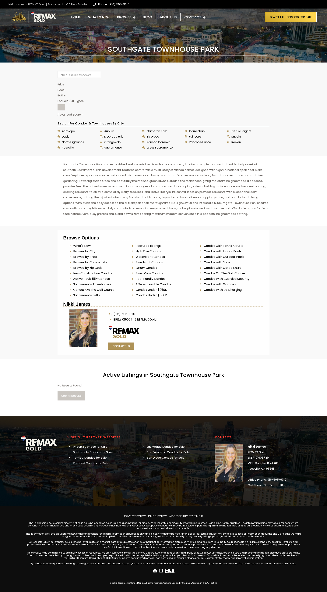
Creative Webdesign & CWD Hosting (199, 583)
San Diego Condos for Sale (166, 458)
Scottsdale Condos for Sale (92, 452)
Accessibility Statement (186, 516)
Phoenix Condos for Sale (90, 447)
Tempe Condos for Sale (90, 458)
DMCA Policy (157, 516)
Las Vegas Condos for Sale (166, 447)
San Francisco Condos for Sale (168, 452)
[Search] (61, 107)
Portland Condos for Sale (90, 463)
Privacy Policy (135, 516)
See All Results (71, 396)
